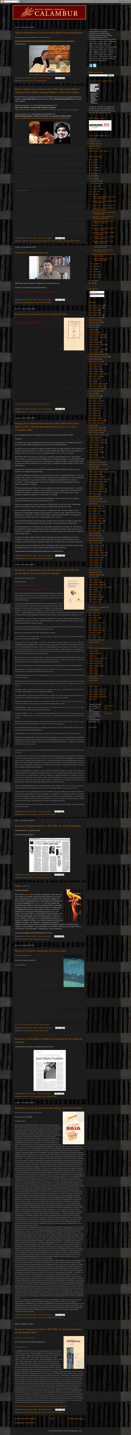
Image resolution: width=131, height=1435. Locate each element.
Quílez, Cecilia (93, 635)
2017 (93, 160)
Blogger (79, 1431)
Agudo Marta (93, 325)
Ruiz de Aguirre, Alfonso (96, 640)
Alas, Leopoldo (94, 651)
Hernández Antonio (40, 81)
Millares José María (95, 315)
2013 (93, 170)
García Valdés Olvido (96, 511)
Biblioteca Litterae (95, 148)
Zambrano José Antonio (96, 344)
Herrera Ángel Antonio (96, 334)
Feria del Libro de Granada (98, 689)
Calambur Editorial (28, 302)
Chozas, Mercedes (95, 653)
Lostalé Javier (38, 1030)
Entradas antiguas (76, 1419)
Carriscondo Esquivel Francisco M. (100, 472)
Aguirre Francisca (94, 371)
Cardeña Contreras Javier (97, 469)
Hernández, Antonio (95, 663)
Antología (25, 412)
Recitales (60, 241)
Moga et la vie (22, 885)
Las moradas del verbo (48, 412)
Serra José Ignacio (95, 432)
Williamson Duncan (95, 447)
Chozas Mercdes (94, 408)
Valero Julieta (93, 533)
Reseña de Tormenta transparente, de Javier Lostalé (40, 950)
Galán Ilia (92, 425)
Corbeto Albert (93, 437)
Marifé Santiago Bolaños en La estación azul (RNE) (102, 259)
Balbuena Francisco (95, 452)
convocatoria (38, 241)
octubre (95, 186)
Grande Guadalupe (95, 317)
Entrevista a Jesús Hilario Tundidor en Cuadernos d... (103, 233)
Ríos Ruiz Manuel (58, 1412)
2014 (93, 168)
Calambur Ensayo (95, 146)
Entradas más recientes (25, 1419)
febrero (95, 274)
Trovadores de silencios (96, 501)
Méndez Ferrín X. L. (95, 457)
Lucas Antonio (93, 570)
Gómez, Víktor (93, 620)
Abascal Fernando (95, 538)
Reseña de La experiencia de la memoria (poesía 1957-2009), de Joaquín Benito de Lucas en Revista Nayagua (47, 571)
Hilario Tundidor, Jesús (96, 623)
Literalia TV (92, 699)
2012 (93, 173)
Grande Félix (93, 513)
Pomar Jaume (93, 579)
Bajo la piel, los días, (37, 903)
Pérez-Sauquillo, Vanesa (97, 630)
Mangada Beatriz (94, 572)
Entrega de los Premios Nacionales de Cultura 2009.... (103, 213)
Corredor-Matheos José (96, 440)
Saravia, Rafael (94, 642)
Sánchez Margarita (95, 597)
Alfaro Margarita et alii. (96, 420)
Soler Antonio (93, 592)
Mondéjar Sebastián (95, 575)
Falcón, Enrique (94, 615)
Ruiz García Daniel (95, 401)
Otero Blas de (93, 459)
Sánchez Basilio (94, 359)
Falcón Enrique (94, 369)
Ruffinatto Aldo (93, 494)
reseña (59, 412)
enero (95, 277)
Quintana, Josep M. (95, 632)
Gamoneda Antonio (95, 361)
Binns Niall (92, 327)
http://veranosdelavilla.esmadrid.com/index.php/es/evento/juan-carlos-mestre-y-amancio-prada (46, 110)
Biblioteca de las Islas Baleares (99, 151)
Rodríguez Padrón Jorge (97, 491)
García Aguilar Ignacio (96, 428)
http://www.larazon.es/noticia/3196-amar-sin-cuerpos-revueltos (32, 1024)
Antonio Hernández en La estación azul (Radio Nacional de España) (49, 32)
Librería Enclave (94, 567)
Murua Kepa (93, 379)
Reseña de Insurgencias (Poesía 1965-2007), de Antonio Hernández (48, 825)
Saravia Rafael (93, 320)
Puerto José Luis (94, 352)
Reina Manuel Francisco (97, 364)
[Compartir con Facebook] (62, 78)
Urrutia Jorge (93, 445)
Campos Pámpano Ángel (97, 384)
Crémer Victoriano (95, 423)
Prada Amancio (94, 526)
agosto (95, 191)
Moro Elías (92, 393)
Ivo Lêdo (92, 339)
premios (50, 558)
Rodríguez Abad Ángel (96, 584)
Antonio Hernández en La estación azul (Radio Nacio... (103, 197)
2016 (93, 162)
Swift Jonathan (93, 594)
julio (94, 194)
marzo (95, 271)
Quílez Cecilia (93, 310)
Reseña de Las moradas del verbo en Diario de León (41, 314)
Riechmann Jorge (94, 376)
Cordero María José (95, 477)
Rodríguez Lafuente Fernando (99, 587)
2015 (93, 165)
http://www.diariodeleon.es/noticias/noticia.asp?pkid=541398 (32, 404)
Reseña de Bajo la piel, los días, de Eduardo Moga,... (103, 255)
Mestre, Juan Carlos (95, 625)
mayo (95, 266)
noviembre (96, 183)
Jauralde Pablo (94, 410)
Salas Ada (92, 589)
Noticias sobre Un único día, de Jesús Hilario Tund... (102, 250)
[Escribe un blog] (58, 78)
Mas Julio (92, 330)
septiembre (97, 189)
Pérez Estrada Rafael (96, 582)
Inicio (52, 1419)
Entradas (94, 292)
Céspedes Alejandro (95, 545)
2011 (93, 176)
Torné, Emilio (93, 680)
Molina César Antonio (96, 521)
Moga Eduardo (39, 939)
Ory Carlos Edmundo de (97, 442)
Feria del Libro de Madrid (97, 691)
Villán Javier (93, 332)
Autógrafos (92, 467)
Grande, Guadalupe (95, 618)
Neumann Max (93, 413)
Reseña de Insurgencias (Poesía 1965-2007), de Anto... (103, 222)
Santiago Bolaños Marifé (71, 241)
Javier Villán (93, 668)
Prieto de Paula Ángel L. (97, 489)
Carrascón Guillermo (95, 506)
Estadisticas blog (108, 713)
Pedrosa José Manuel (96, 462)
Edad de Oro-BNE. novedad (98, 479)
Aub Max (92, 504)
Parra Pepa (92, 577)
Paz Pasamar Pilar (95, 486)
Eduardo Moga (28, 894)
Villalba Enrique (94, 535)
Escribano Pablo (94, 550)
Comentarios (95, 295)
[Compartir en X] (60, 78)
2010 (93, 178)
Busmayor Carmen (95, 406)
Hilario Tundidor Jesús (49, 1096)
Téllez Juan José (94, 599)
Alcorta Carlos (93, 450)
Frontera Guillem (94, 560)
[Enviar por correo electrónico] (56, 78)
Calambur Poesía (27, 81)
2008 (93, 283)
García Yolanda (94, 562)
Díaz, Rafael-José (95, 613)
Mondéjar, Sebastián (95, 627)
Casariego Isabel (94, 474)
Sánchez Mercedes (95, 530)
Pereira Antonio (94, 398)
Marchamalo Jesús (95, 518)
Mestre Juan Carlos (49, 241)
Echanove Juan (94, 548)
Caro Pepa (92, 455)
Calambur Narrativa (95, 143)
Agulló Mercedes (94, 418)
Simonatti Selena (94, 499)
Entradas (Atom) (29, 1423)
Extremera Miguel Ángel (96, 555)
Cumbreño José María (96, 386)
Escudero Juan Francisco (97, 552)
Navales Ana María (95, 484)
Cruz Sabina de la (95, 508)
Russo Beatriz (93, 415)
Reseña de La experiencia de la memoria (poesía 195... (102, 217)
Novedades (92, 138)
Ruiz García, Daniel (95, 637)
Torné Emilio (47, 302)
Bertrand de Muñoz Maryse (98, 435)
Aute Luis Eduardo (95, 540)
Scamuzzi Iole (93, 496)
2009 (93, 280)
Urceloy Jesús (93, 601)
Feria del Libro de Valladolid (98, 696)
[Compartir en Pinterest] (64, 78)
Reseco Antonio (94, 528)
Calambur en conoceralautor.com (31, 252)
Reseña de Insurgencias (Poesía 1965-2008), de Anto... (103, 242)
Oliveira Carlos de (95, 523)
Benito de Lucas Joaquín (30, 814)
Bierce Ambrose (94, 543)
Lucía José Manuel (95, 391)
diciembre (96, 181)
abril (94, 269)
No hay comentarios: (46, 78)
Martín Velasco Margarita (97, 481)
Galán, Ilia (92, 656)
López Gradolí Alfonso (96, 430)
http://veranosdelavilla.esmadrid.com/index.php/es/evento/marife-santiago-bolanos (42, 118)
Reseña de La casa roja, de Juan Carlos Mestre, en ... (103, 237)
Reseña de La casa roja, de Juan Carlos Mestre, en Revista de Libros (48, 1108)
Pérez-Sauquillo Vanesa (96, 349)
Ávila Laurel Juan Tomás (97, 464)
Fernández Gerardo (95, 557)
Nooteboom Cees (94, 396)
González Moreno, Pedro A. (98, 658)
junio (94, 263)
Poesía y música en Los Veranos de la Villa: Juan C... (104, 202)
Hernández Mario (94, 516)
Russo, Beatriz (93, 678)
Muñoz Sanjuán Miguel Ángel (98, 356)
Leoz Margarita (94, 565)
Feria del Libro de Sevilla (97, 694)
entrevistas (38, 302)
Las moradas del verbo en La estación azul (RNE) (101, 246)
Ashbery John (93, 366)
